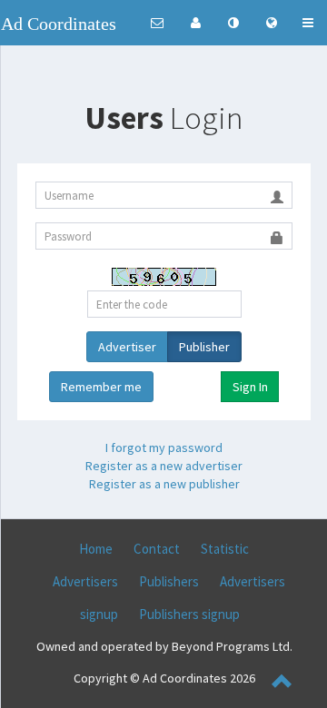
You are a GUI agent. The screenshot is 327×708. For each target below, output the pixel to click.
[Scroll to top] (282, 683)
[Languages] (272, 22)
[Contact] (157, 22)
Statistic (225, 548)
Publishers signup (189, 614)
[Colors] (233, 22)
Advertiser (127, 347)
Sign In (250, 387)
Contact (157, 548)
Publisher (204, 347)
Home (96, 548)
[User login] (195, 22)
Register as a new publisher (164, 484)
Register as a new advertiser (164, 465)
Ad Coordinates (58, 24)
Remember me (101, 387)
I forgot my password (164, 447)
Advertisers (85, 581)
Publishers (169, 581)
